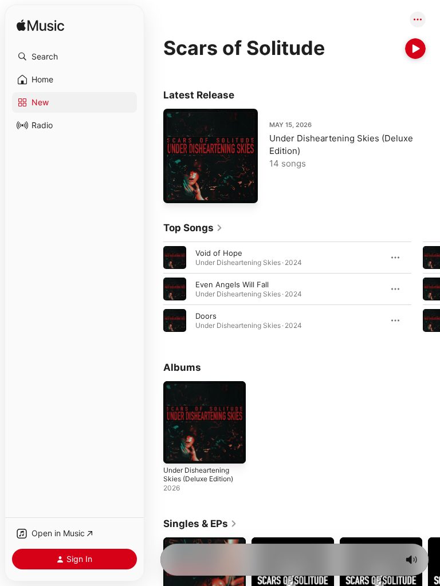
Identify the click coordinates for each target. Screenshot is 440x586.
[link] (193, 227)
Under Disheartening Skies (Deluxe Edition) (198, 474)
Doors (206, 315)
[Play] (415, 48)
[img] (40, 26)
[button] (74, 56)
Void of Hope (218, 253)
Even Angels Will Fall (232, 284)
